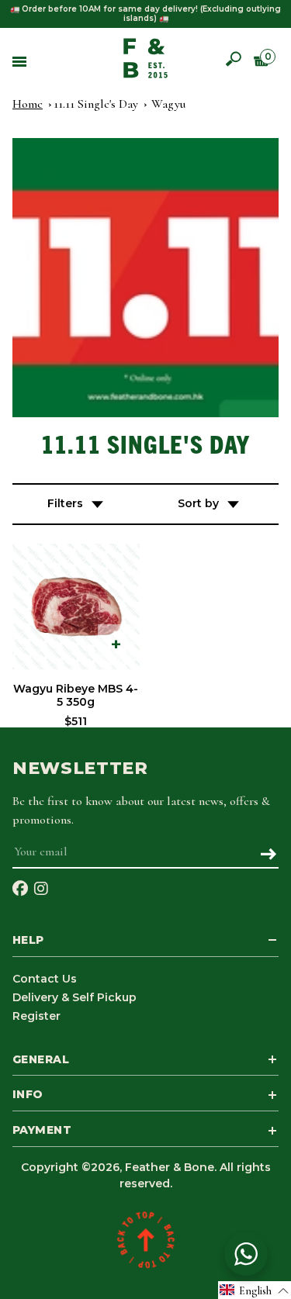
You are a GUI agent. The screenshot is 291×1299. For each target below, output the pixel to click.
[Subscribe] (268, 855)
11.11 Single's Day (96, 104)
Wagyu (168, 104)
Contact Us (44, 979)
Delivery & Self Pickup (74, 997)
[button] (254, 1290)
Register (36, 1016)
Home (27, 104)
